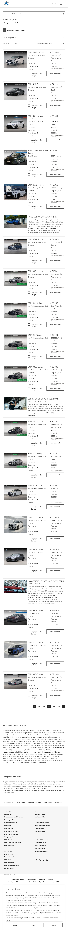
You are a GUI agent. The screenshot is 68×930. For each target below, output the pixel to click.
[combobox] (34, 13)
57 (49, 706)
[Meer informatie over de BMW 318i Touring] (15, 342)
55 (39, 706)
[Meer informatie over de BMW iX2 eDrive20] (15, 492)
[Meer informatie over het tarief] (60, 55)
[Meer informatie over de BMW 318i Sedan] (15, 310)
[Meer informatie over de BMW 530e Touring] (15, 617)
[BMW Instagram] (40, 860)
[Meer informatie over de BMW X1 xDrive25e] (15, 524)
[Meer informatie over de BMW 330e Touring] (15, 374)
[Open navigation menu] (61, 3)
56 (44, 706)
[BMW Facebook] (36, 860)
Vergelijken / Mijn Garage (36, 75)
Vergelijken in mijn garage (16, 30)
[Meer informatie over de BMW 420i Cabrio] (15, 91)
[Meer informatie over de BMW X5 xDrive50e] (15, 192)
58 (54, 706)
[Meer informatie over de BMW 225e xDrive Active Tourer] (15, 157)
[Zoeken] (63, 13)
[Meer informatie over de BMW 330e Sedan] (15, 278)
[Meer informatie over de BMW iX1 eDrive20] (15, 246)
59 (59, 706)
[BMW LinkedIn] (47, 860)
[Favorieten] (56, 3)
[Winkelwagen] (52, 3)
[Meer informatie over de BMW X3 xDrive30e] (15, 59)
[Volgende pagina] (63, 706)
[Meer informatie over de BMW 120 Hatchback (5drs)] (15, 123)
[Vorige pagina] (34, 706)
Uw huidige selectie (10, 37)
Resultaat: (6, 43)
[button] (55, 73)
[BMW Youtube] (43, 860)
